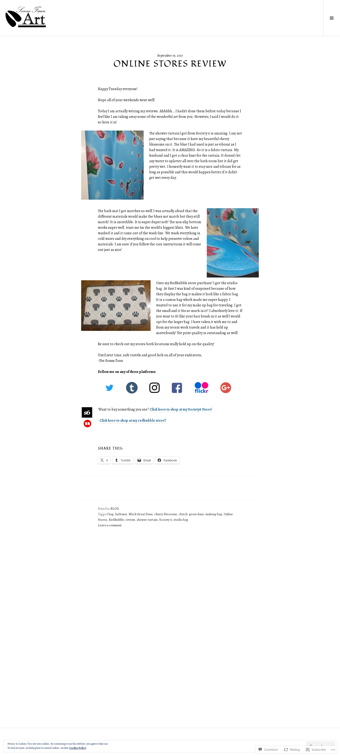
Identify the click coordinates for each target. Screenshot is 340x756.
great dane (196, 514)
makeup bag (213, 514)
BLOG (114, 508)
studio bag (180, 520)
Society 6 (165, 520)
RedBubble (116, 520)
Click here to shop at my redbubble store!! (132, 420)
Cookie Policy (77, 748)
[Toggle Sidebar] (331, 18)
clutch (183, 514)
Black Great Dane (141, 514)
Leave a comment (110, 525)
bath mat (121, 514)
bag (111, 514)
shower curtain (147, 520)
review (130, 520)
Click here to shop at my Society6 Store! (181, 409)
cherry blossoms (165, 514)
